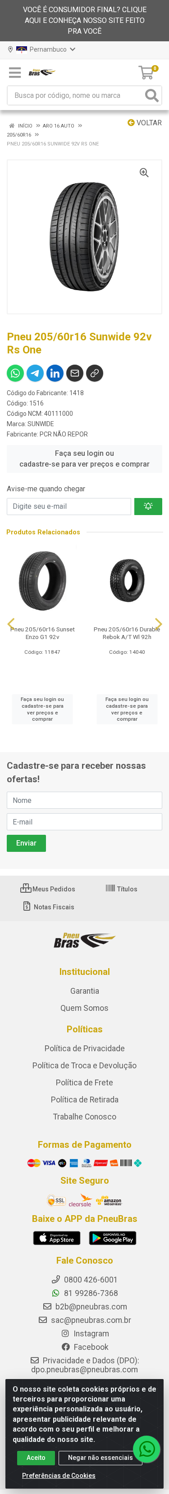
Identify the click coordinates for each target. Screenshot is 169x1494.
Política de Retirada (85, 1099)
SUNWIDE (40, 423)
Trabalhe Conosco (84, 1116)
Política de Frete (84, 1082)
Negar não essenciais (100, 1457)
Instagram (90, 1333)
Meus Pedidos (53, 889)
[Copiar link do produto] (94, 373)
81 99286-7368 (90, 1293)
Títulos (126, 889)
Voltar (148, 123)
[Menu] (15, 73)
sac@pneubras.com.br (90, 1320)
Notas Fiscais (53, 907)
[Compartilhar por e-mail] (74, 373)
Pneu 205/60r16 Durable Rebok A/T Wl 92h (127, 633)
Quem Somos (84, 1008)
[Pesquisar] (151, 95)
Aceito (36, 1457)
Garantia (84, 991)
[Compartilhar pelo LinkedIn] (55, 373)
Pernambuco (47, 49)
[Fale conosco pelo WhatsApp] (146, 1449)
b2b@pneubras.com (90, 1306)
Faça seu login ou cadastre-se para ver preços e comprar (84, 458)
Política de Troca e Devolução (84, 1065)
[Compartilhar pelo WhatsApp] (15, 373)
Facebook (90, 1347)
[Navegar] (10, 624)
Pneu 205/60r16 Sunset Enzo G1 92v (42, 633)
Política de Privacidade (85, 1048)
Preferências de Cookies (59, 1475)
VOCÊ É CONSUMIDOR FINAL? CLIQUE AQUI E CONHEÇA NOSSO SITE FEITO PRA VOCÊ (84, 20)
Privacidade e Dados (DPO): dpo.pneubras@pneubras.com (85, 1365)
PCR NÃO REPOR (64, 434)
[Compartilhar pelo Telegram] (35, 373)
